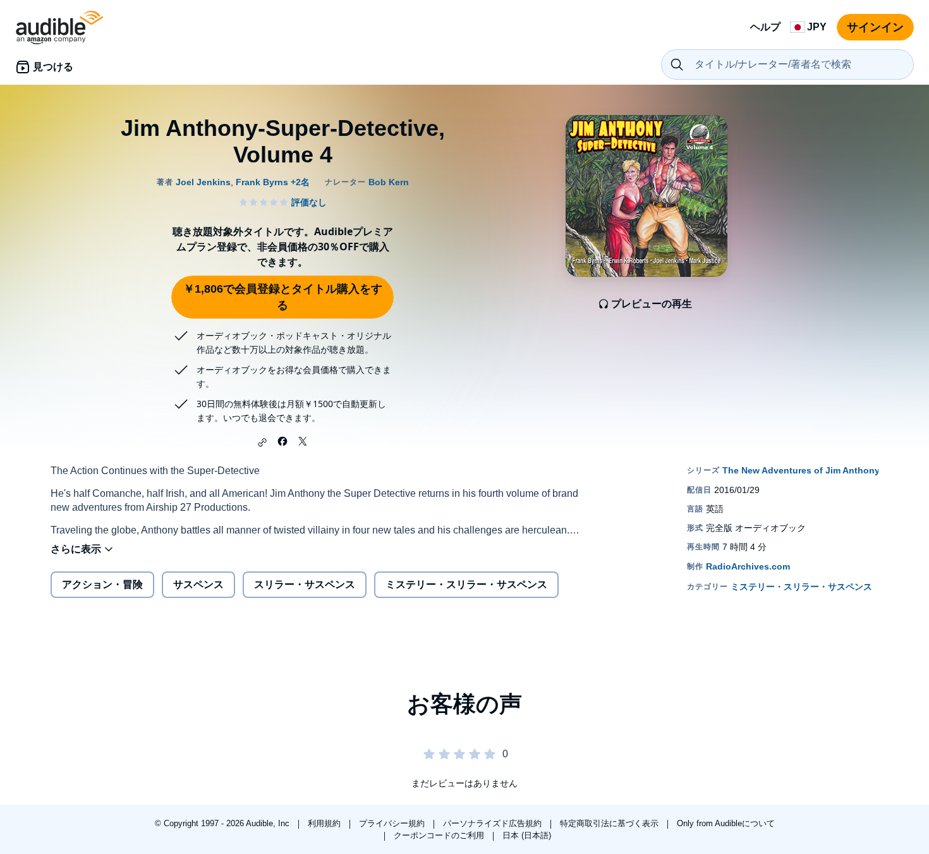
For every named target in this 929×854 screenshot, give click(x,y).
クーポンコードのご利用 (440, 835)
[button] (262, 442)
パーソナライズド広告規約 (493, 823)
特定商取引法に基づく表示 (610, 823)
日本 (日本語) (526, 835)
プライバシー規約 (393, 823)
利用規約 (325, 823)
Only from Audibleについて (726, 823)
